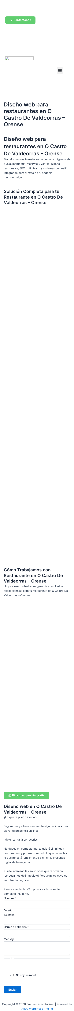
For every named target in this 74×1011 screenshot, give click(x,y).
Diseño (8, 910)
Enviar (12, 989)
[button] (60, 70)
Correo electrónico (16, 927)
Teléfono (9, 914)
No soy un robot (26, 975)
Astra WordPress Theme (37, 1008)
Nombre (10, 898)
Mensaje (9, 939)
